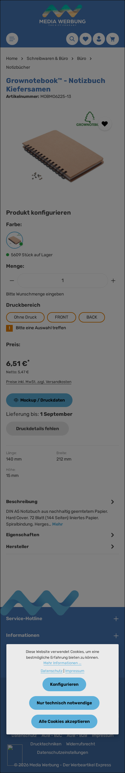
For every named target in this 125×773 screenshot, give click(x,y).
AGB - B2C (52, 735)
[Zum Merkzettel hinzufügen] (105, 123)
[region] (62, 155)
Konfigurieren (64, 684)
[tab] (61, 512)
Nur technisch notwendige (64, 703)
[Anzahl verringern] (12, 280)
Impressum (102, 735)
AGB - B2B (77, 735)
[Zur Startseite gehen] (62, 15)
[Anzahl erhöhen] (113, 280)
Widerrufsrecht (80, 744)
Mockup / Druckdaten (42, 400)
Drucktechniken (45, 744)
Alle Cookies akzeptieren (64, 721)
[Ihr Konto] (99, 39)
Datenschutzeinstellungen (62, 752)
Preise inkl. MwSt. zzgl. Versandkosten (38, 382)
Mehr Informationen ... (62, 663)
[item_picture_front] (62, 155)
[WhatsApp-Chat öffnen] (14, 755)
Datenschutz (24, 735)
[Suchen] (72, 39)
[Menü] (12, 39)
